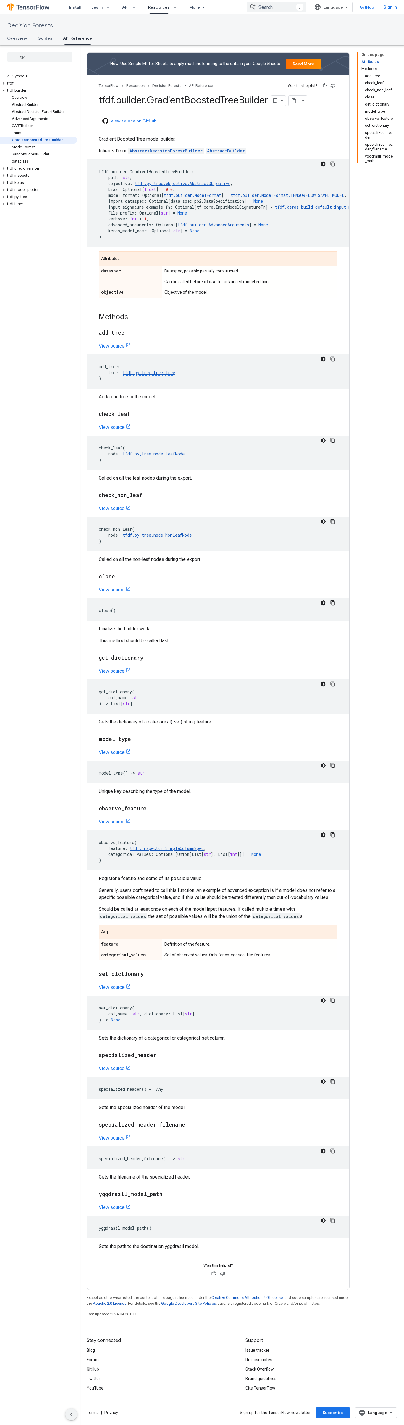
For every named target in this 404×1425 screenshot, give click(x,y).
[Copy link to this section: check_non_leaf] (148, 495)
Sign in (390, 7)
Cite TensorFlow (260, 1388)
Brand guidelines (261, 1378)
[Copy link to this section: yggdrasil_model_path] (168, 1194)
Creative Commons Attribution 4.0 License (247, 1297)
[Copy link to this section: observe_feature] (152, 808)
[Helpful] (324, 85)
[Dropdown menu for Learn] (110, 7)
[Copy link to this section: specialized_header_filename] (191, 1125)
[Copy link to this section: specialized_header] (162, 1055)
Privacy (111, 1412)
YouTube (95, 1388)
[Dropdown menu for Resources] (177, 7)
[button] (38, 83)
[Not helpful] (333, 85)
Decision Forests (30, 25)
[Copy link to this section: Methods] (134, 317)
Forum (93, 1359)
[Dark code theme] (323, 164)
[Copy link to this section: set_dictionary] (150, 974)
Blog (91, 1350)
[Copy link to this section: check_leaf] (136, 414)
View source (112, 346)
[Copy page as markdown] (294, 101)
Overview (17, 38)
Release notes (258, 1359)
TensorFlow (109, 85)
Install (75, 7)
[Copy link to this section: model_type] (137, 739)
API (125, 7)
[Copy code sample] (332, 164)
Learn (97, 7)
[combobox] (276, 7)
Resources (159, 7)
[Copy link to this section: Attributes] (126, 259)
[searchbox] (39, 57)
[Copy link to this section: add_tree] (130, 333)
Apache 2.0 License (109, 1303)
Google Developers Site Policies (188, 1303)
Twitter (93, 1378)
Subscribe (333, 1412)
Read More (303, 63)
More (194, 7)
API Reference (77, 38)
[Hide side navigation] (71, 1414)
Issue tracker (257, 1350)
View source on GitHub (134, 121)
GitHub (367, 7)
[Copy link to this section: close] (121, 576)
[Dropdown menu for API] (136, 7)
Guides (45, 38)
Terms (93, 1412)
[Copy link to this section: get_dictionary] (149, 658)
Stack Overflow (259, 1369)
